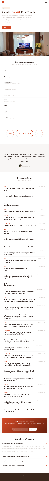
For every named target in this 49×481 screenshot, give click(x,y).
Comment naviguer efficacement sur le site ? (13, 465)
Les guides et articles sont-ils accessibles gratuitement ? (15, 461)
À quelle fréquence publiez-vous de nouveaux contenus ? (16, 456)
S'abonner (32, 429)
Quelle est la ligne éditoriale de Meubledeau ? (13, 443)
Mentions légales (22, 475)
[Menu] (46, 2)
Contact (28, 475)
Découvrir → (6, 27)
